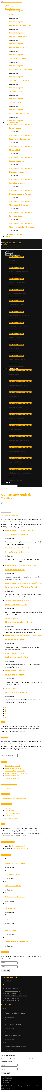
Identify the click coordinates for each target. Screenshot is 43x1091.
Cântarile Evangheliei (16, 11)
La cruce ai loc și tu (15, 639)
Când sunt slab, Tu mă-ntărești (21, 227)
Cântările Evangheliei (12, 9)
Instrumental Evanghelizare (13, 583)
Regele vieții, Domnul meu (19, 139)
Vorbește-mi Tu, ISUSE (21, 848)
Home (7, 5)
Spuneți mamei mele (17, 161)
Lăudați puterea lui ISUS (19, 113)
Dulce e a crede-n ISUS (18, 36)
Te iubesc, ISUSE (15, 91)
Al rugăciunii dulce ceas (18, 47)
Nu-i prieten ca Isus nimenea (20, 69)
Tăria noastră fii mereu (18, 205)
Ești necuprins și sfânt (16, 657)
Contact (8, 236)
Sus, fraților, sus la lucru (19, 80)
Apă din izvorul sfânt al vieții (21, 25)
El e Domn (13, 14)
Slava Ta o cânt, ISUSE (18, 58)
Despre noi (9, 7)
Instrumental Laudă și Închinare (20, 124)
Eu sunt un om (15, 128)
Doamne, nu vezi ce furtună (20, 194)
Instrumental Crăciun (13, 768)
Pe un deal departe (16, 216)
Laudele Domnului (30, 530)
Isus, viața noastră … (15, 674)
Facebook (8, 788)
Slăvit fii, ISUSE (15, 102)
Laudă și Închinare (11, 122)
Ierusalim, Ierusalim (17, 183)
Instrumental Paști (30, 565)
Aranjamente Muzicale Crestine (10, 515)
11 (5, 717)
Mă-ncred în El (15, 150)
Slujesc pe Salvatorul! (18, 172)
